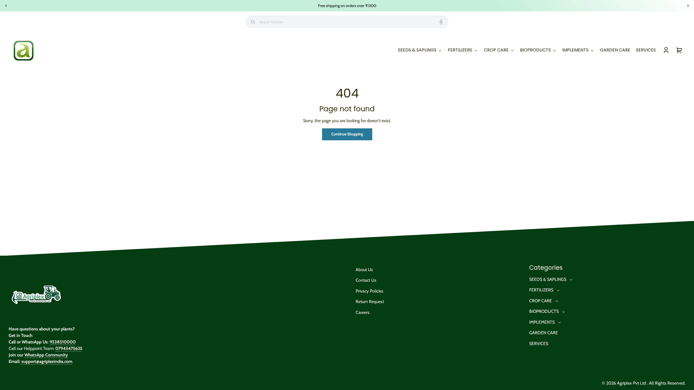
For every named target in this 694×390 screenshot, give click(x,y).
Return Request (370, 301)
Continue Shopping (347, 134)
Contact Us (366, 280)
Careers (363, 312)
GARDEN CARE (543, 332)
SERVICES (538, 343)
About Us (364, 269)
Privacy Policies (369, 291)
